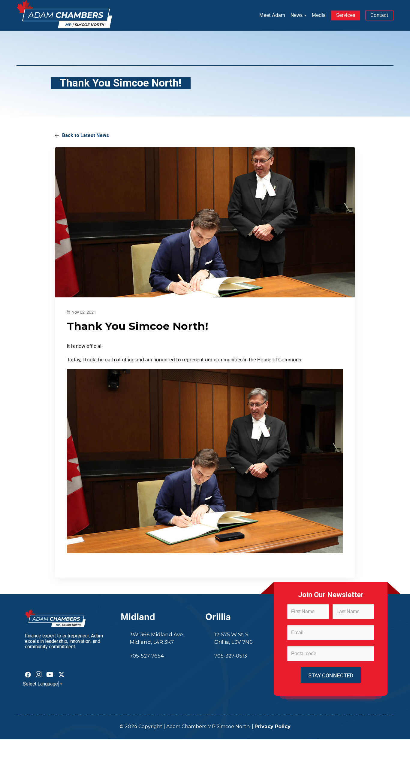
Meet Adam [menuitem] (272, 15)
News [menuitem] (297, 15)
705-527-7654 (147, 656)
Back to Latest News (85, 135)
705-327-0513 (230, 656)
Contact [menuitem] (379, 15)
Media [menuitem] (319, 15)
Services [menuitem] (345, 15)
